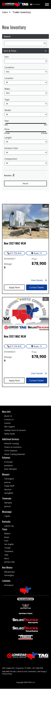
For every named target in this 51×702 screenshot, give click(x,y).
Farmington (9, 479)
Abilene (7, 533)
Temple (7, 548)
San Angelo (9, 544)
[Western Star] (25, 606)
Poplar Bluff (9, 486)
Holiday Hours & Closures (15, 430)
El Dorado (8, 462)
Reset (25, 183)
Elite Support (9, 426)
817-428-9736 (38, 668)
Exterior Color (11, 148)
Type (6, 99)
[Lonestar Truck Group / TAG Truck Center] (15, 4)
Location (8, 78)
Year (6, 121)
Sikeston (7, 489)
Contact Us (9, 419)
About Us (8, 416)
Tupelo (7, 516)
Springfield (8, 493)
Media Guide (9, 433)
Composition (10, 159)
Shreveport (8, 585)
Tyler (6, 555)
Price (6, 129)
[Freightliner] (25, 598)
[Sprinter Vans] (25, 613)
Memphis (8, 503)
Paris (6, 540)
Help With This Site (9, 671)
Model (7, 110)
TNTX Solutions (10, 450)
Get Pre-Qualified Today (14, 287)
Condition (9, 67)
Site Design (42, 671)
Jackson (7, 482)
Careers (7, 423)
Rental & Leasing (11, 443)
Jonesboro (8, 465)
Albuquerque (9, 572)
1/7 (46, 206)
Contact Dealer (36, 287)
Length (8, 137)
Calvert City (9, 526)
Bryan (6, 537)
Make (7, 89)
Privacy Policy (7, 674)
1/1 (46, 299)
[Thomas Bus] (25, 637)
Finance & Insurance (12, 447)
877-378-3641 (16, 253)
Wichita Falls (9, 562)
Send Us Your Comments (26, 671)
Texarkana (8, 551)
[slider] (4, 123)
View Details (37, 280)
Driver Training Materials (14, 454)
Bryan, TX (38, 253)
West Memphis (10, 469)
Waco (6, 558)
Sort (6, 56)
